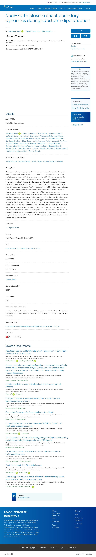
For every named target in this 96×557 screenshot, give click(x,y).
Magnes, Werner (12, 143)
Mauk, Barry (24, 143)
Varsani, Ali (24, 136)
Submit (61, 8)
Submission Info (72, 8)
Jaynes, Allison (21, 151)
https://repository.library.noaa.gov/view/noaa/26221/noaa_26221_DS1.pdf (33, 326)
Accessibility (72, 548)
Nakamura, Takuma (56, 136)
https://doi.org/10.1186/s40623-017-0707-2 (23, 248)
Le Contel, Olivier (12, 136)
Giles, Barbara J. (28, 141)
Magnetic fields (13, 228)
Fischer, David (11, 148)
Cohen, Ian (11, 151)
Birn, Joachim (47, 31)
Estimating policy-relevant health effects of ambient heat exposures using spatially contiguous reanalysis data (35, 478)
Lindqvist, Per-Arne (59, 141)
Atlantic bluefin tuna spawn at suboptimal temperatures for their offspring (33, 385)
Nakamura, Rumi (14, 31)
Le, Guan (35, 148)
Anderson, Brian (41, 146)
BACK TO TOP (78, 125)
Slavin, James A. (62, 148)
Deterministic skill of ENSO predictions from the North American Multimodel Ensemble (33, 452)
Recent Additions (51, 8)
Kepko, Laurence (24, 148)
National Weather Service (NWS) (78, 118)
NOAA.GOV (79, 554)
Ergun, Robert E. (41, 138)
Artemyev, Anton (27, 138)
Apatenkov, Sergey (13, 138)
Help (80, 8)
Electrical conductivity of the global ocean (24, 465)
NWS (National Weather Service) (18, 161)
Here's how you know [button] (85, 2)
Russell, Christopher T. (38, 143)
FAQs (77, 527)
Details (73, 46)
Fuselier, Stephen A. (56, 138)
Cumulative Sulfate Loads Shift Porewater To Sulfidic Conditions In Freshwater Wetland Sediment (34, 424)
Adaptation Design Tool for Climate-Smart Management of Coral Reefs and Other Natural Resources (36, 352)
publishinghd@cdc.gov (79, 61)
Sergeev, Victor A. (55, 133)
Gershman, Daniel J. (13, 141)
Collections (40, 8)
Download (80, 31)
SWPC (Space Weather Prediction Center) (47, 161)
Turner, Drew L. (35, 151)
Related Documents (78, 49)
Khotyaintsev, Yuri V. (42, 141)
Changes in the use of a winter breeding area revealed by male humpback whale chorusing (33, 399)
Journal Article (11, 280)
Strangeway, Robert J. (25, 146)
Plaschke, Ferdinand (47, 148)
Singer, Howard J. (55, 143)
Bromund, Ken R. (55, 146)
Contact (43, 548)
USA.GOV (89, 554)
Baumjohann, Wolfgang (39, 136)
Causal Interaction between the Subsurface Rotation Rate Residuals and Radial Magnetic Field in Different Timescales (80, 105)
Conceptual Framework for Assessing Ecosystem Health (30, 412)
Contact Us (78, 524)
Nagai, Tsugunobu (33, 31)
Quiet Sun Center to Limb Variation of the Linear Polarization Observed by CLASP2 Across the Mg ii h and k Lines (80, 108)
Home (32, 8)
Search (88, 8)
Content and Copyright (27, 548)
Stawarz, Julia (11, 146)
